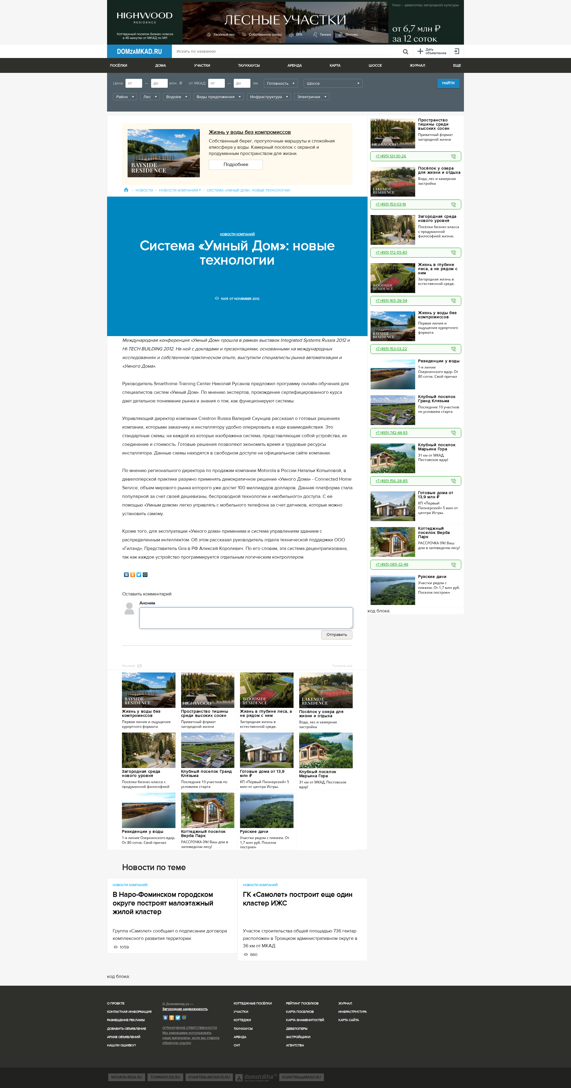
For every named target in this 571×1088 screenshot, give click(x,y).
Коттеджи (242, 1020)
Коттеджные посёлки (253, 1003)
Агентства (295, 1045)
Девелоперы (297, 1029)
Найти (448, 83)
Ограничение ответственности (189, 1028)
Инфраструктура (352, 1012)
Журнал (345, 1003)
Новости (144, 190)
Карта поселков (300, 1012)
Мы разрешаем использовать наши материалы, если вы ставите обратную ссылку (190, 1038)
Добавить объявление (126, 1029)
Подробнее (236, 164)
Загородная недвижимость (185, 1009)
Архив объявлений (123, 1037)
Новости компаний (180, 190)
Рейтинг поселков (302, 1003)
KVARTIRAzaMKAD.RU (301, 1077)
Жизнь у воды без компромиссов (250, 132)
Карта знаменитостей (305, 1020)
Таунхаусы (249, 65)
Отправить (337, 634)
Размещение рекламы (126, 1020)
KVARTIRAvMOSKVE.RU (209, 1077)
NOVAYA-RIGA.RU (126, 1077)
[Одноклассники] (133, 575)
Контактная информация (129, 1012)
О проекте (115, 1003)
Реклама (128, 666)
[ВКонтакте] (126, 575)
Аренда (240, 1037)
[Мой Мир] (145, 575)
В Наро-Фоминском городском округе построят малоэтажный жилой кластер (163, 903)
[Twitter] (139, 575)
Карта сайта (348, 1020)
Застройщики (298, 1037)
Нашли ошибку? (121, 1045)
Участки (241, 1012)
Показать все (342, 666)
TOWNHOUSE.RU (165, 1077)
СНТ (237, 1045)
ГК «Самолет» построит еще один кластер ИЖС (297, 898)
